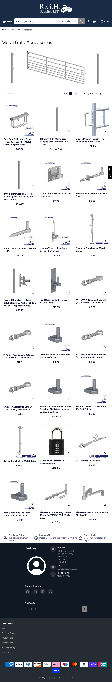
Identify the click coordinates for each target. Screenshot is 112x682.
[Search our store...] (81, 21)
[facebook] (27, 591)
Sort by (85, 93)
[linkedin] (43, 591)
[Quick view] (33, 132)
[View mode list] (75, 93)
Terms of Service (9, 633)
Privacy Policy (8, 638)
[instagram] (35, 591)
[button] (8, 21)
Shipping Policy (8, 647)
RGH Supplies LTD (51, 678)
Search (5, 628)
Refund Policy (8, 642)
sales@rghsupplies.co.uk (68, 569)
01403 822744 (63, 576)
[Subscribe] (84, 609)
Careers (5, 652)
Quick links (7, 623)
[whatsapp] (50, 591)
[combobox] (49, 21)
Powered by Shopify (66, 678)
